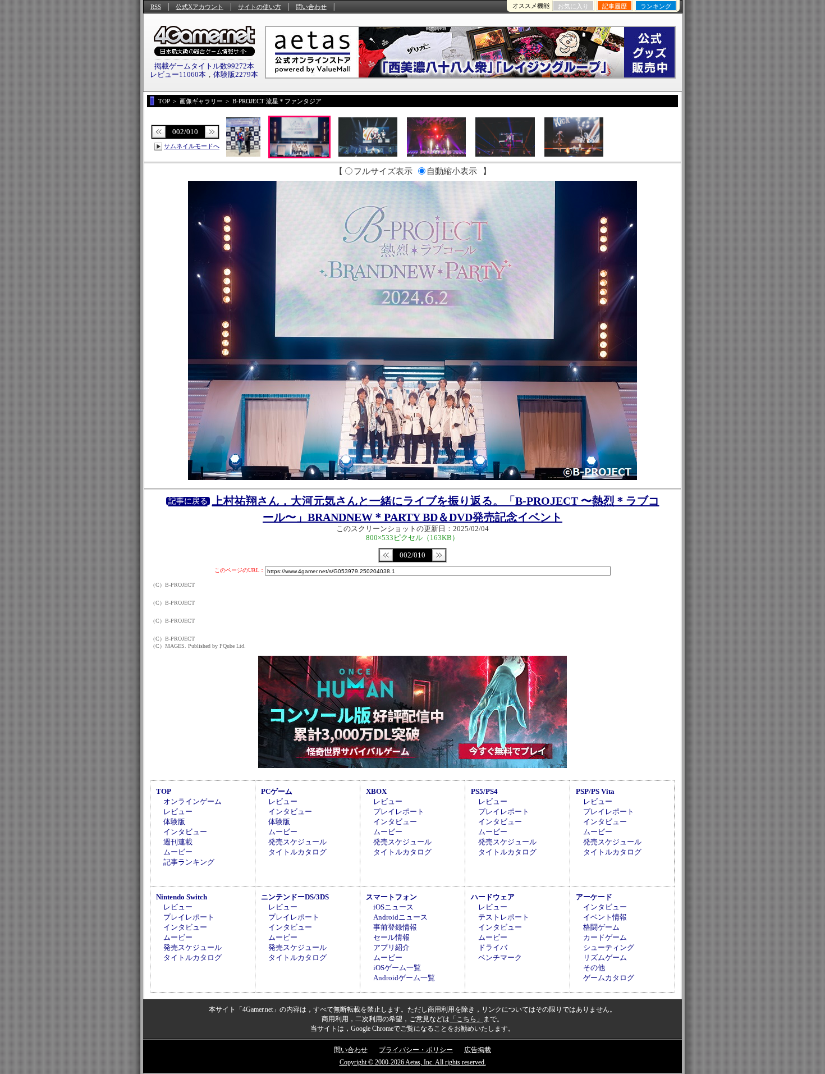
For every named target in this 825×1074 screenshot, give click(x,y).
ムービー (177, 852)
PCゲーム (276, 791)
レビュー (177, 811)
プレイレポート (398, 811)
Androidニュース (400, 917)
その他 (594, 967)
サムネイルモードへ (191, 146)
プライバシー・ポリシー (416, 1050)
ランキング (655, 6)
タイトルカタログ (297, 852)
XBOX (376, 791)
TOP (163, 791)
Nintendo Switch (181, 897)
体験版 (174, 821)
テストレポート (503, 917)
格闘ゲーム (601, 927)
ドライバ (492, 947)
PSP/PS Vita (595, 791)
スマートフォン (391, 897)
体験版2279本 (235, 74)
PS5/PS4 (484, 791)
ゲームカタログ (608, 978)
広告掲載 (477, 1050)
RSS (155, 6)
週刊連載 (177, 842)
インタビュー (185, 832)
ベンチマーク (500, 957)
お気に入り (573, 6)
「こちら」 (466, 1019)
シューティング (608, 947)
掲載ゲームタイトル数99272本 (204, 66)
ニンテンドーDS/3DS (295, 897)
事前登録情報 (395, 927)
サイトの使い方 (259, 6)
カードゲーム (605, 937)
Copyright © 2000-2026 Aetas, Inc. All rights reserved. (413, 1062)
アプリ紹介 (391, 947)
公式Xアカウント (199, 6)
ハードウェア (493, 897)
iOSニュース (393, 907)
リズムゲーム (605, 957)
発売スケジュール (297, 842)
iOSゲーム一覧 (397, 967)
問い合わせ (311, 6)
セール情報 (391, 937)
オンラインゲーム (192, 801)
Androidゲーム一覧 (404, 978)
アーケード (594, 897)
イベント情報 (605, 917)
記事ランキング (188, 862)
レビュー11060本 (178, 74)
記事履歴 (614, 6)
